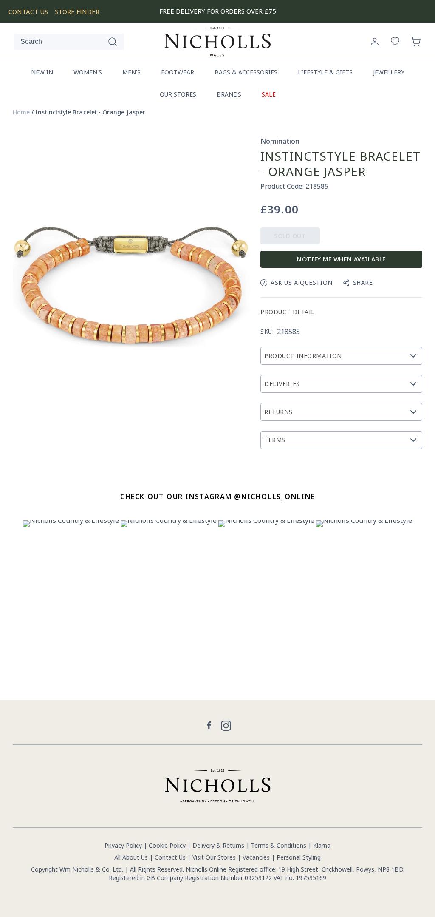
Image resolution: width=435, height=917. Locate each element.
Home (21, 112)
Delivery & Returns (218, 845)
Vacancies (257, 857)
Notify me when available (341, 259)
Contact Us (170, 857)
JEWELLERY (388, 72)
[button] (415, 42)
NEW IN (42, 72)
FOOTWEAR (177, 72)
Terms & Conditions (278, 845)
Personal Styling (299, 857)
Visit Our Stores (214, 857)
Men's (131, 72)
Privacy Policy (123, 845)
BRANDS (229, 94)
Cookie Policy (167, 845)
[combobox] (68, 41)
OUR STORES (178, 94)
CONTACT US (28, 11)
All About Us (131, 857)
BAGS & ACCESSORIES (246, 72)
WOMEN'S (87, 72)
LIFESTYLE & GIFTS (325, 72)
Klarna (321, 845)
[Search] (112, 41)
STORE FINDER (77, 11)
